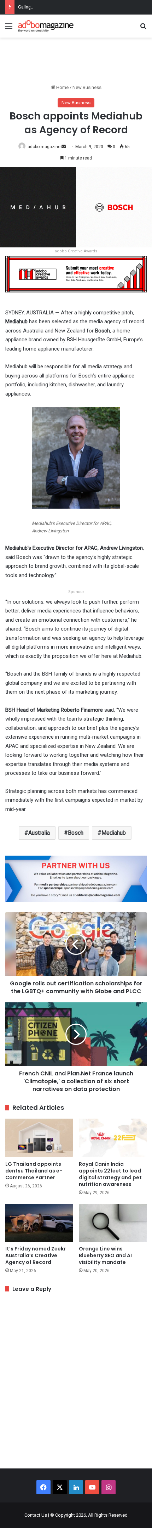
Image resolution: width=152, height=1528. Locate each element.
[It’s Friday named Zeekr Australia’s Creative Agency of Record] (39, 1223)
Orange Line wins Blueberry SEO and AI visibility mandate (105, 1255)
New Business (86, 87)
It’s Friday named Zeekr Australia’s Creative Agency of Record (35, 1255)
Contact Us (35, 1515)
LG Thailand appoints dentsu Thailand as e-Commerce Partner (33, 1170)
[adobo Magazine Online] (46, 26)
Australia (39, 832)
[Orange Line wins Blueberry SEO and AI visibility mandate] (113, 1223)
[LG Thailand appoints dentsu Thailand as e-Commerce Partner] (39, 1138)
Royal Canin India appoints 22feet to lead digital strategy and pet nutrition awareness (110, 1174)
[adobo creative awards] (76, 273)
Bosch (75, 832)
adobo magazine (44, 146)
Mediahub (113, 832)
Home (62, 87)
